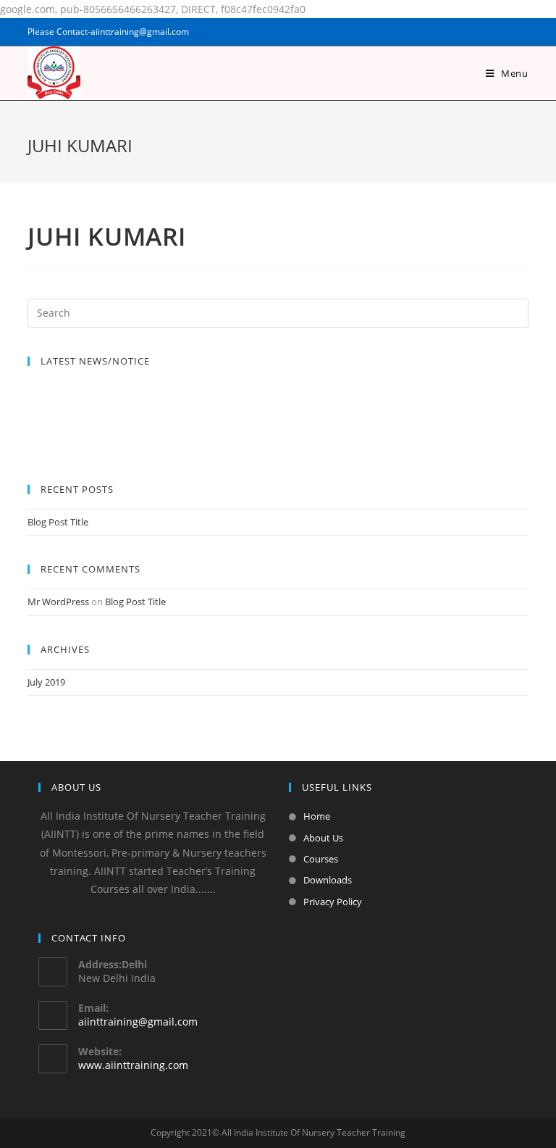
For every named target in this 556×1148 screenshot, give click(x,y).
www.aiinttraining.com (133, 1065)
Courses (320, 858)
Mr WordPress (58, 601)
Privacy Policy (332, 901)
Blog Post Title (58, 521)
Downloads (327, 879)
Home (316, 816)
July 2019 (46, 682)
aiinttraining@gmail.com (138, 1021)
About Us (323, 837)
